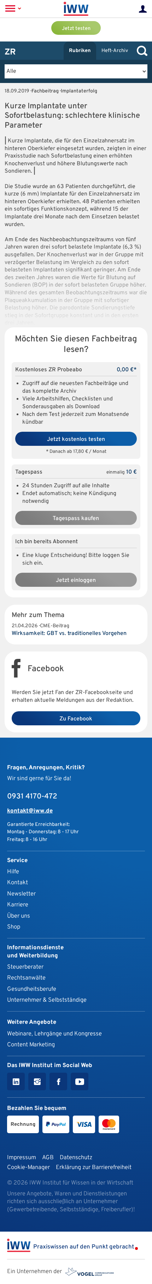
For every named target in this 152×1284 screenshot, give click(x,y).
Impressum (21, 1157)
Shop (13, 927)
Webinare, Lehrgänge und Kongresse (54, 1034)
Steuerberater (25, 967)
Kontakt (17, 882)
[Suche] (140, 50)
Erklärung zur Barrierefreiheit (93, 1167)
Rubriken (80, 50)
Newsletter (21, 894)
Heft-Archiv (114, 50)
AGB (48, 1157)
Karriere (17, 905)
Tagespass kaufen (76, 518)
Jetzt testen (76, 28)
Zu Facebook (75, 719)
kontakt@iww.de (30, 811)
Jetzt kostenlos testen (76, 439)
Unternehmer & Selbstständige (47, 1000)
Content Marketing (31, 1044)
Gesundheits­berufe (31, 989)
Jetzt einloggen (76, 580)
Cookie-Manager (28, 1167)
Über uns (18, 916)
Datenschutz (76, 1157)
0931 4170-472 (32, 796)
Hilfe (13, 871)
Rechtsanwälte (26, 978)
